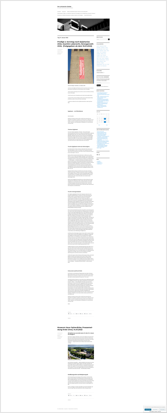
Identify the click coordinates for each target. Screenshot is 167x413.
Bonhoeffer (98, 47)
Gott (100, 52)
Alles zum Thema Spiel (100, 131)
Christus (106, 47)
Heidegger (98, 53)
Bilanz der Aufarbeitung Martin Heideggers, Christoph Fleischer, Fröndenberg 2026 (102, 106)
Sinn (105, 64)
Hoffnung (102, 53)
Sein (103, 64)
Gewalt (105, 50)
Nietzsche (107, 59)
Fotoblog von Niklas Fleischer (101, 135)
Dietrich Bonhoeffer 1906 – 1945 (101, 133)
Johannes (104, 55)
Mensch (103, 58)
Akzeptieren (148, 409)
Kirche (101, 56)
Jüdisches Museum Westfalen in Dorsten (103, 141)
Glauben (98, 52)
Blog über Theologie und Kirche (101, 132)
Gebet (98, 50)
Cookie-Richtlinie (151, 411)
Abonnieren (98, 85)
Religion (102, 62)
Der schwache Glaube (64, 6)
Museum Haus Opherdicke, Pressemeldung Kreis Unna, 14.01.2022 (75, 328)
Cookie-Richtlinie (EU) (88, 15)
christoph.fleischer (60, 49)
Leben (107, 56)
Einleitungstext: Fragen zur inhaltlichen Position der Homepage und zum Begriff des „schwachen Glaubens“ (76, 13)
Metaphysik (106, 58)
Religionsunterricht (99, 64)
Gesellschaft (101, 50)
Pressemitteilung (59, 336)
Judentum (98, 56)
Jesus (101, 55)
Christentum (102, 47)
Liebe (97, 58)
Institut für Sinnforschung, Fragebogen (103, 140)
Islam (105, 53)
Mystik (98, 59)
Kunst (104, 56)
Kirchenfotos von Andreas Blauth (102, 142)
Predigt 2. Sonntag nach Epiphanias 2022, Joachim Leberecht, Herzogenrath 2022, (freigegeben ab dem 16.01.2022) (75, 44)
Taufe (108, 64)
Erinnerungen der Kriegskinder (101, 134)
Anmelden (98, 161)
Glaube (108, 50)
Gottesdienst (104, 52)
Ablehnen (155, 409)
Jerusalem (98, 55)
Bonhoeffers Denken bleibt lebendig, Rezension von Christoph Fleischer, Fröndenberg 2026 (102, 103)
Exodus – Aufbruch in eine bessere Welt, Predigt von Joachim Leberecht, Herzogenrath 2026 (103, 97)
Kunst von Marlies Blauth (100, 147)
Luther (100, 58)
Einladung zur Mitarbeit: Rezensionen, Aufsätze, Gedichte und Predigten (70, 15)
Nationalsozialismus (102, 59)
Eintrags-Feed (99, 162)
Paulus (98, 61)
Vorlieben (162, 409)
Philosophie (101, 61)
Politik (104, 61)
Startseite (59, 11)
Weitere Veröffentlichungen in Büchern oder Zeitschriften (77, 11)
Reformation (98, 62)
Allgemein (58, 335)
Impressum (155, 411)
